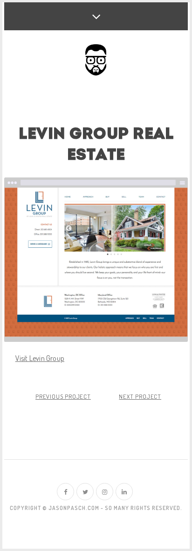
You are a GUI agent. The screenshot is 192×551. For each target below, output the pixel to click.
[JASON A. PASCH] (96, 60)
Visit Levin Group (39, 358)
